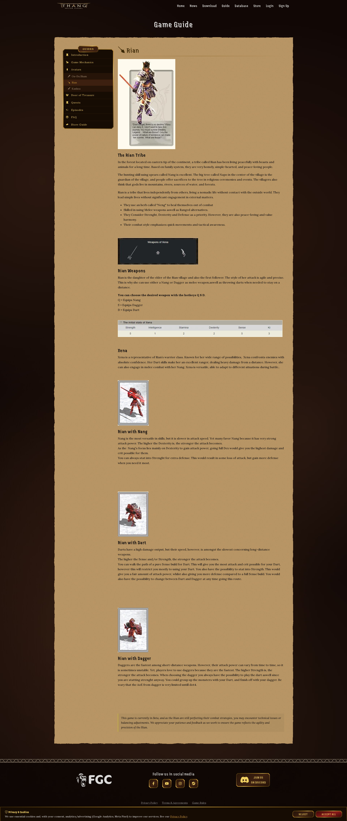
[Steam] (193, 783)
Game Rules (199, 802)
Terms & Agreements (175, 802)
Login (270, 5)
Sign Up (284, 5)
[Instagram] (180, 783)
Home (181, 5)
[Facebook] (153, 783)
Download (209, 5)
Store (257, 5)
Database (241, 5)
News (193, 5)
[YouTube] (166, 783)
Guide (226, 5)
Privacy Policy (149, 802)
